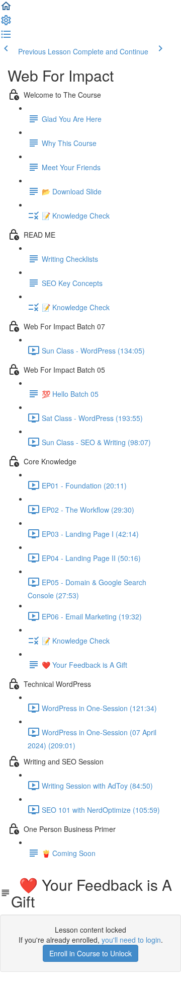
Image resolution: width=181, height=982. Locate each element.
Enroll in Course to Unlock (90, 953)
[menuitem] (6, 23)
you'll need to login (131, 940)
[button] (6, 9)
